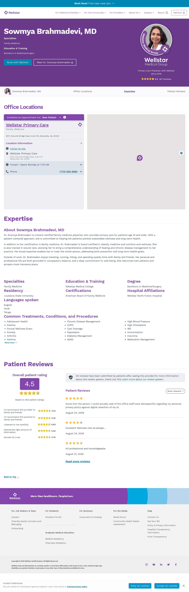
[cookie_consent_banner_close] (183, 586)
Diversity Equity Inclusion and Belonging (26, 522)
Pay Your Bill (153, 521)
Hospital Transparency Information (158, 531)
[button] (44, 164)
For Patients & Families (67, 12)
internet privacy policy (77, 587)
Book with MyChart (17, 62)
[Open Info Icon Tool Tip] (64, 117)
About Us (134, 12)
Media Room (119, 517)
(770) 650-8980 (68, 171)
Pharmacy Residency (55, 543)
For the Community (94, 12)
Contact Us (153, 517)
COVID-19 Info (18, 148)
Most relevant (174, 391)
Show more (10, 343)
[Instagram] (146, 564)
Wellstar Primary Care (27, 124)
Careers (148, 12)
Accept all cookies (167, 585)
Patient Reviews (176, 91)
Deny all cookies (140, 585)
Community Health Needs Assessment (126, 522)
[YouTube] (154, 564)
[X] (168, 564)
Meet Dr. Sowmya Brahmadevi (54, 62)
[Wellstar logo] (12, 12)
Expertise (129, 91)
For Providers (117, 12)
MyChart (178, 12)
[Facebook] (176, 564)
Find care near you (92, 3)
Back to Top (10, 477)
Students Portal (53, 517)
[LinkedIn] (161, 564)
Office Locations (82, 91)
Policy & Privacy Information (161, 525)
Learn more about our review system (142, 379)
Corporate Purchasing (90, 517)
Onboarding (17, 528)
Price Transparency (157, 536)
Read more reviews (78, 461)
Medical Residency (54, 539)
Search (161, 12)
